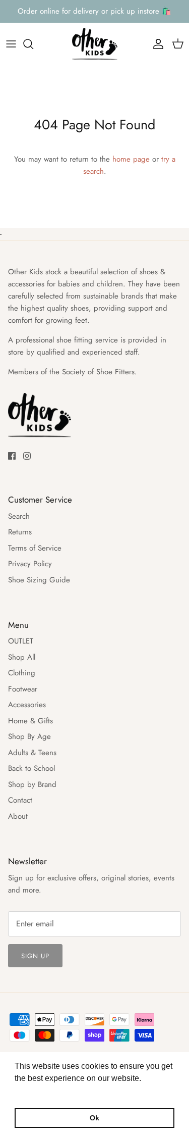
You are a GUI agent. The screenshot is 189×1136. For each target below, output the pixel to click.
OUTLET (20, 641)
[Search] (33, 44)
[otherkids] (94, 44)
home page (131, 159)
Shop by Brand (32, 784)
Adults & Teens (32, 752)
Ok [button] (94, 1118)
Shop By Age (29, 736)
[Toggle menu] (11, 44)
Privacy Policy (30, 563)
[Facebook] (12, 456)
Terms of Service (34, 548)
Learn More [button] (36, 1092)
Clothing (21, 672)
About (18, 816)
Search (19, 516)
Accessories (27, 704)
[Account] (156, 44)
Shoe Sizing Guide (39, 579)
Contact (20, 800)
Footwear (22, 689)
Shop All (21, 657)
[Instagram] (27, 456)
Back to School (31, 768)
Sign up (35, 956)
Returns (20, 531)
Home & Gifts (30, 720)
